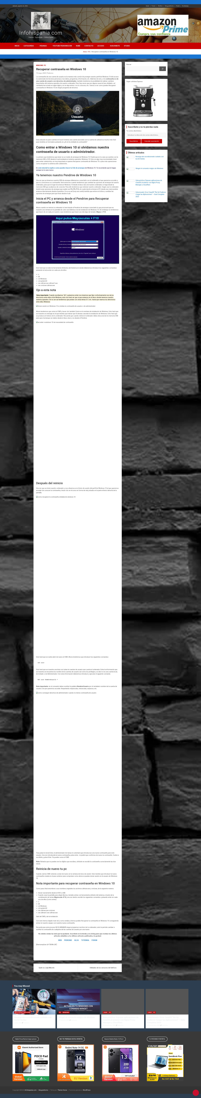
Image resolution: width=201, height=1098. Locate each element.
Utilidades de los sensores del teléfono (103, 968)
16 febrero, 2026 (64, 1020)
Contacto (88, 46)
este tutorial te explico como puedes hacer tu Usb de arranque (61, 168)
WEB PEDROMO (65, 940)
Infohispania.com (40, 33)
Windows (39, 65)
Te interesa (185, 6)
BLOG (76, 940)
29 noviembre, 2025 (109, 1025)
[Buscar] (162, 68)
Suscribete (115, 46)
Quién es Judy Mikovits (46, 968)
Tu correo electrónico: (134, 131)
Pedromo (50, 73)
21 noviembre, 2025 (153, 1025)
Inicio (147, 6)
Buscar (128, 64)
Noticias (27, 1012)
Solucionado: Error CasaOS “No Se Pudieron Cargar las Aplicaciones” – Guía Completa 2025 (166, 1020)
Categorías (29, 46)
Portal (178, 6)
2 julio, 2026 (18, 1023)
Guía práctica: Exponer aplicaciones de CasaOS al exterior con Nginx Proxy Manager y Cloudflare (121, 1020)
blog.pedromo (169, 6)
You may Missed (22, 986)
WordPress (86, 1090)
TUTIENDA (86, 940)
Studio (127, 46)
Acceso (100, 46)
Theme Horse (62, 1090)
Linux (105, 1012)
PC (45, 65)
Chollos (160, 6)
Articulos (18, 1012)
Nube (78, 46)
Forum (153, 6)
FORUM (94, 940)
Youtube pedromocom (62, 46)
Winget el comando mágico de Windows (77, 1017)
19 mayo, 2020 (41, 73)
